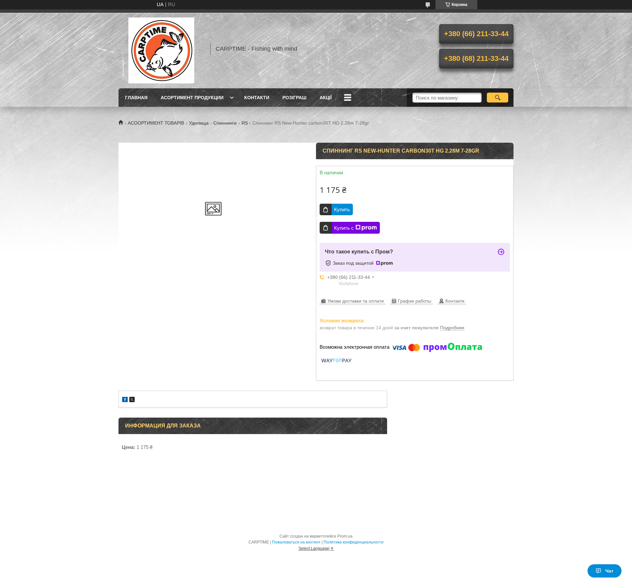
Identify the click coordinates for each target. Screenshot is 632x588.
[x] (132, 400)
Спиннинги (225, 123)
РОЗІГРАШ (294, 97)
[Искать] (497, 98)
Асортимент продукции (192, 97)
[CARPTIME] (161, 48)
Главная (136, 97)
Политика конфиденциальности (353, 542)
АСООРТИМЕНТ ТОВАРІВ (156, 123)
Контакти (256, 97)
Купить (342, 209)
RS (245, 123)
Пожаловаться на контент (296, 542)
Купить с (344, 228)
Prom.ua (345, 536)
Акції (326, 97)
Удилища (199, 123)
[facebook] (125, 400)
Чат (609, 570)
